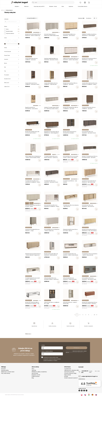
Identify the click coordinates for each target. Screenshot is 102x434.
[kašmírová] (83, 41)
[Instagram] (82, 390)
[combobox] (52, 2)
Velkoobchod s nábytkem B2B (71, 370)
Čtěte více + (28, 334)
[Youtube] (84, 390)
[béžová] (66, 236)
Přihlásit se (76, 348)
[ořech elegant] (82, 41)
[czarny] (47, 41)
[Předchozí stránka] (74, 314)
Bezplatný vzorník (36, 375)
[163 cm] (83, 138)
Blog (33, 378)
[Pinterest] (86, 390)
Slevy (33, 368)
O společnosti (67, 368)
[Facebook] (79, 390)
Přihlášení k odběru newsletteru (39, 371)
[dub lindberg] (25, 187)
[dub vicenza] (64, 41)
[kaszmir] (25, 41)
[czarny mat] (66, 163)
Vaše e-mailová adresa (47, 351)
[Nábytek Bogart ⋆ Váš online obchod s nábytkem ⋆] (19, 2)
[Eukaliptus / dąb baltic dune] (82, 260)
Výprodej (34, 370)
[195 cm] (82, 138)
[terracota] (63, 236)
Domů (4, 10)
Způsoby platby (5, 370)
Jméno (43, 345)
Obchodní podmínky (69, 371)
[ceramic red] (64, 163)
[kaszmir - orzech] (44, 114)
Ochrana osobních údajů (70, 373)
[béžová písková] (44, 260)
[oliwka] (44, 163)
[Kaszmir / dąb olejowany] (83, 260)
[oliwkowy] (67, 163)
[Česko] (85, 395)
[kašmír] (63, 41)
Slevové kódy (35, 373)
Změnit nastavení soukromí (71, 378)
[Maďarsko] (89, 395)
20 (94, 315)
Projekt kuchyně (35, 376)
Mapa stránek (67, 375)
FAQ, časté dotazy (5, 373)
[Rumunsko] (92, 395)
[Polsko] (82, 395)
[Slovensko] (96, 395)
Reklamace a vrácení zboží (7, 371)
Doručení (3, 368)
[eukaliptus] (64, 236)
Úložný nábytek (9, 10)
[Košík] (89, 2)
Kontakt (66, 376)
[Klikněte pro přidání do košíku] (39, 38)
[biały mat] (66, 309)
